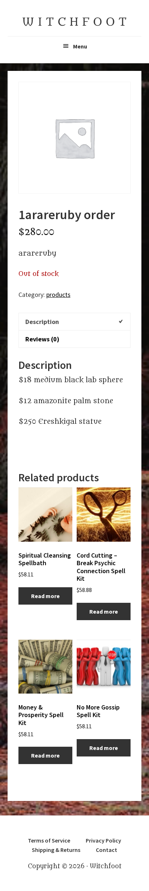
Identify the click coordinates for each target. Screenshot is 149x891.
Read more (45, 596)
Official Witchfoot (74, 21)
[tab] (74, 321)
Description (42, 321)
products (58, 294)
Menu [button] (80, 46)
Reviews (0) (42, 339)
